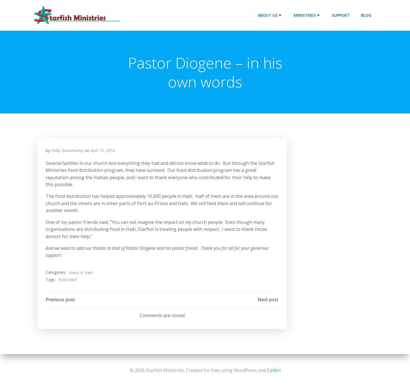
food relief (67, 279)
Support (341, 15)
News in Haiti (81, 272)
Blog (366, 15)
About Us (268, 15)
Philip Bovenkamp (67, 150)
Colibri (274, 370)
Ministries (305, 15)
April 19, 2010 (102, 150)
